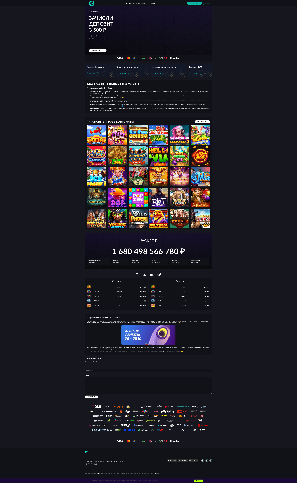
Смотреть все (202, 121)
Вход (207, 3)
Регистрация (194, 3)
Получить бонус (98, 50)
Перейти (92, 73)
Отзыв (87, 375)
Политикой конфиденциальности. (151, 480)
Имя (86, 367)
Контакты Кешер (91, 464)
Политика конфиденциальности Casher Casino (104, 461)
